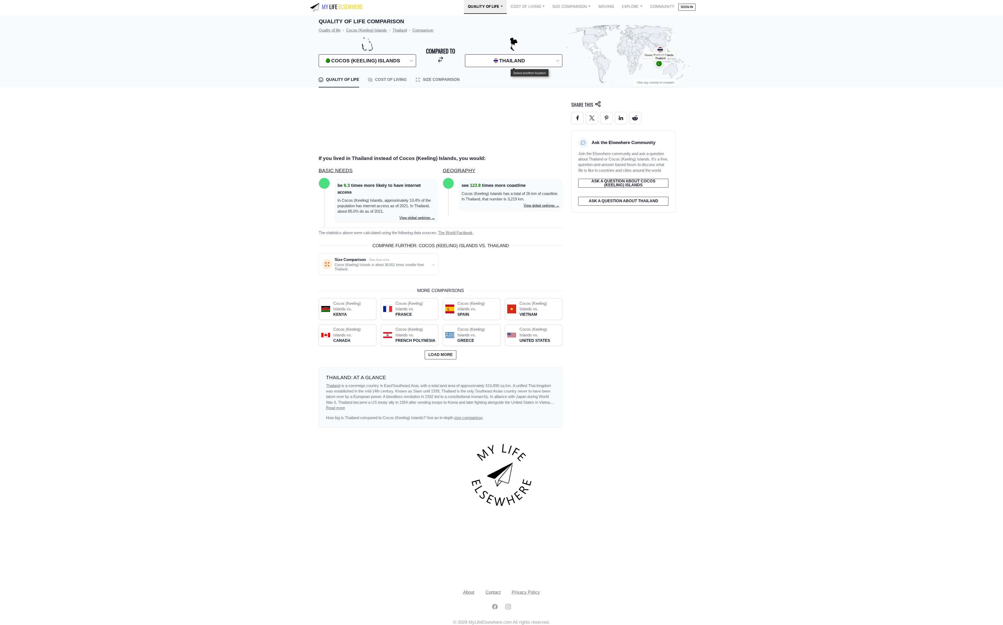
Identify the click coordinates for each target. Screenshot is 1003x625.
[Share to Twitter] (592, 118)
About (468, 592)
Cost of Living (526, 6)
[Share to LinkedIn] (621, 118)
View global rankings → (417, 218)
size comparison (468, 418)
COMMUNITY (662, 6)
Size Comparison (569, 6)
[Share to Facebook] (577, 118)
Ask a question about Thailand (623, 201)
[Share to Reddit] (635, 118)
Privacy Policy (526, 592)
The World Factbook (455, 233)
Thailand (333, 386)
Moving (606, 6)
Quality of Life (483, 6)
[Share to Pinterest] (606, 118)
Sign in (687, 7)
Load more (440, 355)
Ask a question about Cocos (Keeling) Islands (623, 183)
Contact (493, 592)
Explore (630, 6)
